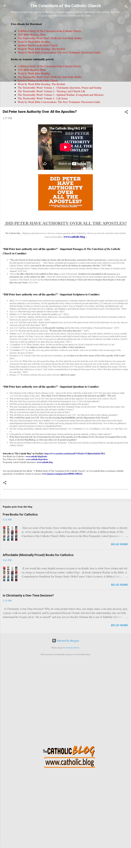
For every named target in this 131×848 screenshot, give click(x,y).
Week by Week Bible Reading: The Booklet (41, 49)
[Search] (126, 7)
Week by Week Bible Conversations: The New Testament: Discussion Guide (59, 52)
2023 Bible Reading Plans (32, 34)
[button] (126, 112)
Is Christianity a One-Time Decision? (28, 595)
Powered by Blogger (67, 640)
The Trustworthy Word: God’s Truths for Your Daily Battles (50, 38)
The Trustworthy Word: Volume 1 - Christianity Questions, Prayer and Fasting (59, 87)
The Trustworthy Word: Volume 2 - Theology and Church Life (51, 91)
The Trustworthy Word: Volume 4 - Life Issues (43, 98)
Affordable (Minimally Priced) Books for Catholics (38, 555)
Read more (119, 544)
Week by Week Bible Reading (34, 41)
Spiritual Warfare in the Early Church (38, 45)
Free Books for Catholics (20, 514)
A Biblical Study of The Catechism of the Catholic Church (49, 31)
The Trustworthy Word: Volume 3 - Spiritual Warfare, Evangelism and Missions (61, 94)
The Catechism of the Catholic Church (65, 5)
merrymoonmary (72, 647)
